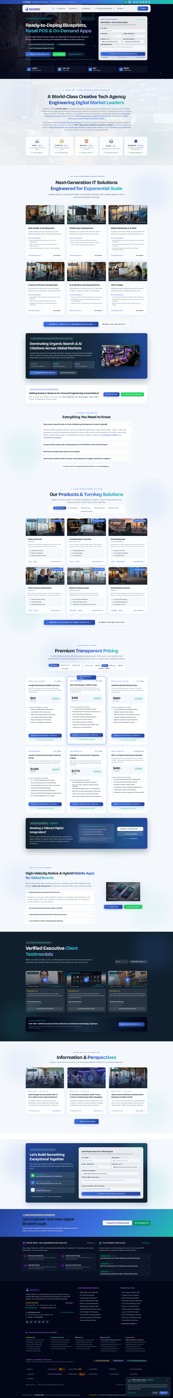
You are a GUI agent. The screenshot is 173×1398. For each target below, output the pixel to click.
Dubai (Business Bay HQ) (59, 127)
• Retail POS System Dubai (33, 1351)
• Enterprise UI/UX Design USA (108, 1351)
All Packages (54, 665)
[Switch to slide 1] (34, 59)
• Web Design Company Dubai (34, 1342)
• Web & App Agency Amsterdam (134, 1340)
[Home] (53, 8)
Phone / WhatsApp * (129, 33)
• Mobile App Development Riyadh (60, 1340)
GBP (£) (120, 665)
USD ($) (105, 665)
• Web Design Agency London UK (134, 1344)
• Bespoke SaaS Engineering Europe (135, 1351)
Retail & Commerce (99, 508)
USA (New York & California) (120, 127)
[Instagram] (143, 2)
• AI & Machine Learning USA (108, 1346)
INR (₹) (108, 668)
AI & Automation (73, 508)
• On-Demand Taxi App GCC (58, 1348)
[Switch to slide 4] (86, 59)
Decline (155, 1393)
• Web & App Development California (110, 1340)
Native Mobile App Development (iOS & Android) (93, 116)
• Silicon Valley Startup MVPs (108, 1342)
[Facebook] (140, 2)
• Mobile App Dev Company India (84, 1340)
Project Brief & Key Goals (90, 1177)
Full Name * (104, 28)
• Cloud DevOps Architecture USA (109, 1348)
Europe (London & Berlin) (94, 127)
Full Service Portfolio (110, 435)
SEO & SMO (65, 668)
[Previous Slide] (89, 18)
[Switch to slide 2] (51, 59)
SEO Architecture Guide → (68, 372)
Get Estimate (57, 255)
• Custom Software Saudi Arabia (59, 1342)
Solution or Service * (89, 1170)
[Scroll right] (126, 961)
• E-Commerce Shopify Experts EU (134, 1348)
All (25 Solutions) (60, 508)
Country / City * (105, 39)
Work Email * (104, 33)
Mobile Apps (76, 665)
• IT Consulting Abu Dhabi (33, 1348)
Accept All (164, 1393)
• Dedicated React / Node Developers (85, 1346)
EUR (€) (101, 668)
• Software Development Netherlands (135, 1342)
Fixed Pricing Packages (52, 438)
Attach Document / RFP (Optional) (93, 1186)
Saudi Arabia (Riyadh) (77, 127)
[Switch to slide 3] (69, 59)
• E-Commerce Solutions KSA (58, 1344)
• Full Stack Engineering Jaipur (84, 1344)
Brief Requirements (106, 44)
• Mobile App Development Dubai (35, 1340)
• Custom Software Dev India (83, 1342)
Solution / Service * (129, 39)
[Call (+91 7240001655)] (129, 2)
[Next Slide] (92, 18)
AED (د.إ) (97, 665)
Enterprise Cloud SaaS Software (70, 122)
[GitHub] (149, 2)
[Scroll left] (123, 961)
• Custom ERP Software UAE (34, 1344)
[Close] (167, 1380)
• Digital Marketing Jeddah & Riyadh (60, 1346)
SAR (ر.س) (113, 665)
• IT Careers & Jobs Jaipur (82, 1348)
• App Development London (132, 1346)
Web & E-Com (65, 665)
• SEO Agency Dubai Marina (33, 1346)
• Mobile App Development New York (110, 1344)
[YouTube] (146, 2)
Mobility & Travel (86, 508)
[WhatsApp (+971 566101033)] (125, 2)
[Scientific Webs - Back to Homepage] (32, 8)
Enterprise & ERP (113, 508)
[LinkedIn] (134, 2)
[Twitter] (137, 2)
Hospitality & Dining (86, 511)
